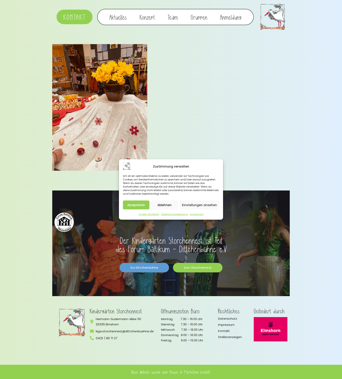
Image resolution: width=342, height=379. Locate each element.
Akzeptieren (136, 205)
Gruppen (199, 17)
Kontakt (224, 331)
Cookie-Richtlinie (149, 214)
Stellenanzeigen (230, 337)
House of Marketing (184, 372)
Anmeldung (230, 17)
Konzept (147, 17)
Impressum (197, 214)
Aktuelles (118, 17)
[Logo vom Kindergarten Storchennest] (72, 322)
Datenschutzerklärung (174, 214)
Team (173, 17)
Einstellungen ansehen (199, 205)
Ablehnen (164, 205)
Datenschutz (227, 318)
